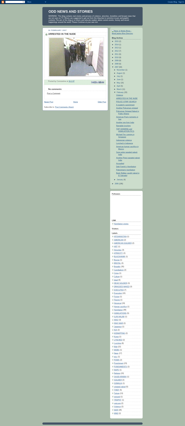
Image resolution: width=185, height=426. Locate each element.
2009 (117, 61)
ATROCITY (118, 253)
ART (116, 247)
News (116, 353)
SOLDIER (118, 380)
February (120, 92)
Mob (115, 347)
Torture (116, 393)
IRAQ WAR (118, 323)
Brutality (117, 267)
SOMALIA (118, 383)
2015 (117, 41)
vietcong (117, 403)
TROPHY (117, 400)
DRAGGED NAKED (121, 287)
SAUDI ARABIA (120, 377)
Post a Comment (53, 93)
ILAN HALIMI (119, 317)
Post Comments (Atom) (64, 107)
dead (116, 280)
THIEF (116, 390)
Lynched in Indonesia (124, 143)
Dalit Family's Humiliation (126, 167)
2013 (117, 48)
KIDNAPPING (119, 333)
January (120, 180)
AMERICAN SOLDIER (123, 243)
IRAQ (116, 320)
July (119, 76)
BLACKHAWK (119, 257)
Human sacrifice (120, 307)
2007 (117, 67)
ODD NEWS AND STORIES (70, 11)
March (119, 89)
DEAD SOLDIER (120, 283)
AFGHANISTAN (120, 237)
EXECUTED (119, 290)
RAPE (116, 370)
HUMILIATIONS (120, 313)
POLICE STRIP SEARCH (126, 102)
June (119, 79)
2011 (117, 54)
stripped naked (120, 387)
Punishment (118, 363)
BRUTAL (117, 263)
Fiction (116, 297)
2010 (117, 57)
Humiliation (118, 310)
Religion (117, 373)
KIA (115, 330)
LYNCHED (118, 340)
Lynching (117, 343)
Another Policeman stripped (127, 108)
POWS (116, 360)
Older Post (102, 102)
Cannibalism (119, 270)
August (120, 73)
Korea (116, 337)
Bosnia (116, 260)
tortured (117, 397)
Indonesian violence (124, 140)
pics (115, 357)
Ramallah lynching (123, 126)
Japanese (118, 327)
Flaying (117, 300)
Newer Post (48, 102)
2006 (117, 184)
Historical (117, 303)
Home (75, 102)
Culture (117, 277)
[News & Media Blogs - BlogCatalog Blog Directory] (126, 33)
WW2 (116, 413)
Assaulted (120, 164)
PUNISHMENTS (120, 367)
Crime (116, 273)
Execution (118, 293)
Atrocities (117, 250)
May (119, 83)
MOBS (116, 350)
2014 (117, 45)
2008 (117, 64)
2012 (117, 51)
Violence (119, 95)
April (119, 86)
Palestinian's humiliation (125, 170)
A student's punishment (125, 105)
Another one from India (125, 123)
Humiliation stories (121, 224)
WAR (116, 410)
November (121, 70)
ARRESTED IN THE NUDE (127, 98)
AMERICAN (118, 240)
